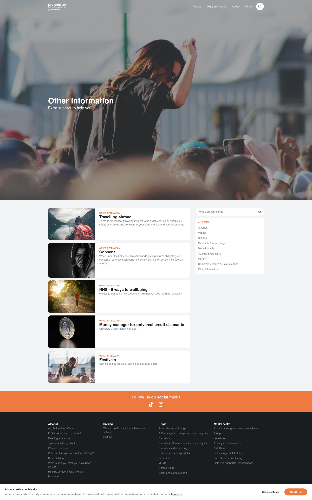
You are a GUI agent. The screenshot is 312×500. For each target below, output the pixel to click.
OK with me (295, 492)
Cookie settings (271, 492)
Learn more (176, 494)
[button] (197, 6)
